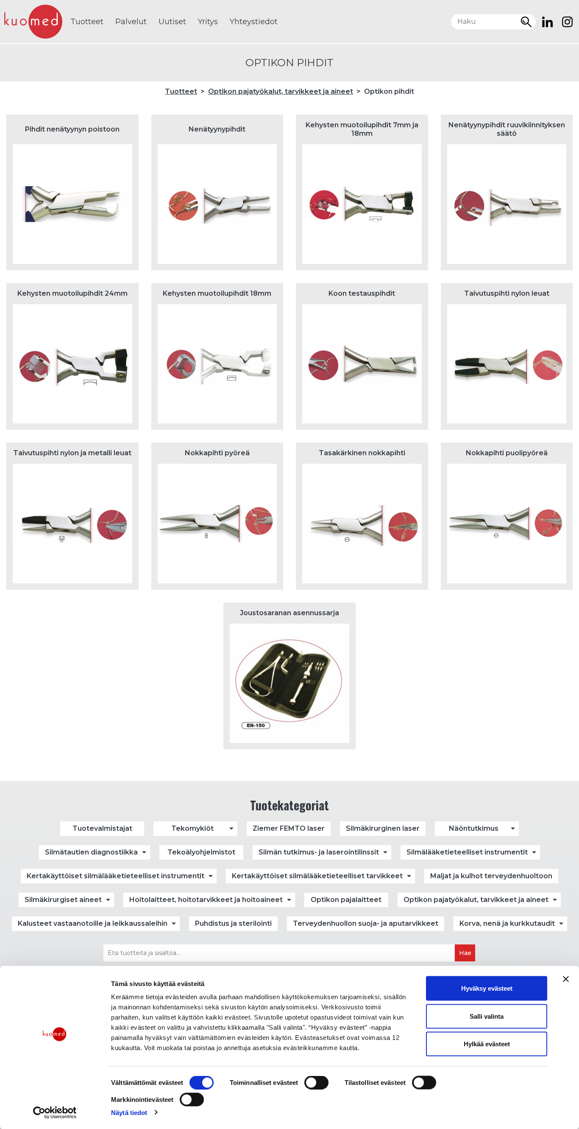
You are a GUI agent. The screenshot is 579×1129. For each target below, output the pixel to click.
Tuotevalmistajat (102, 828)
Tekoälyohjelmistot (201, 852)
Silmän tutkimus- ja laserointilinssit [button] (319, 852)
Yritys (208, 21)
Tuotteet (86, 21)
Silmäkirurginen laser (383, 828)
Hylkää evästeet (487, 1044)
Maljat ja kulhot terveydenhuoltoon (491, 876)
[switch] (316, 1083)
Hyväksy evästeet (486, 988)
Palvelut (131, 21)
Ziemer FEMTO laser (289, 828)
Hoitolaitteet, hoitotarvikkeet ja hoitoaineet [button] (206, 900)
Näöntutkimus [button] (473, 828)
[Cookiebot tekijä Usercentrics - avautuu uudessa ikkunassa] (55, 1112)
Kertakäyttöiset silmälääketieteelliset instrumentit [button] (115, 876)
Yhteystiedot (254, 21)
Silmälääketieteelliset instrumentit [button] (467, 852)
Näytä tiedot (129, 1112)
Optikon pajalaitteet (346, 900)
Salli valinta (487, 1016)
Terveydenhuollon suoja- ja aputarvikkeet (365, 923)
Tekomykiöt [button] (192, 828)
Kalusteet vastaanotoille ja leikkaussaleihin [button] (92, 923)
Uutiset (172, 21)
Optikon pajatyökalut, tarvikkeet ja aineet (280, 91)
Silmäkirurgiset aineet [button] (63, 900)
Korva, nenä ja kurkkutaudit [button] (507, 923)
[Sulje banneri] (566, 979)
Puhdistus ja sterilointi (233, 923)
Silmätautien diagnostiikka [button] (91, 852)
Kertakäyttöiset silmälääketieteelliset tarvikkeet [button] (317, 876)
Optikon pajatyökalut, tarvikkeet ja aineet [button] (476, 900)
